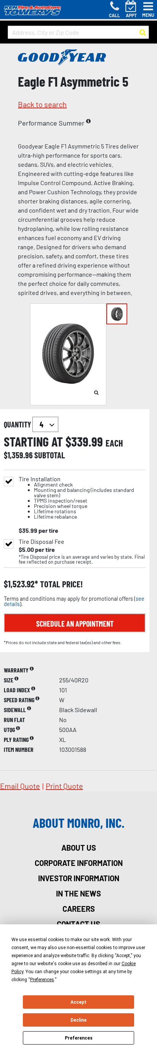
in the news (78, 893)
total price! (60, 584)
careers (78, 908)
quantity (18, 424)
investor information (78, 878)
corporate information (79, 862)
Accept (78, 1002)
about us (78, 847)
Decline (78, 1020)
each (114, 443)
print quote (64, 785)
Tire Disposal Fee (41, 541)
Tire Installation (76, 498)
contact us (78, 924)
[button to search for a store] (142, 32)
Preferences (79, 1038)
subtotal (49, 455)
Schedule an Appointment (75, 623)
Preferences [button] (42, 979)
